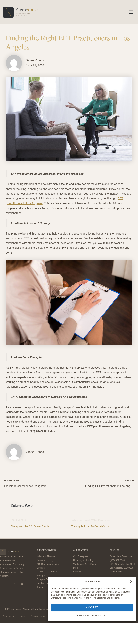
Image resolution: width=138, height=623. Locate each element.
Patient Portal (117, 571)
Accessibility (9, 616)
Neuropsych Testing (83, 560)
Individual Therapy (46, 556)
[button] (131, 581)
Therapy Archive (19, 526)
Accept (92, 607)
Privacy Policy (83, 615)
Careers (77, 571)
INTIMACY (19, 520)
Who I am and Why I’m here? (91, 520)
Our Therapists (80, 556)
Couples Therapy (45, 560)
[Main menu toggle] (131, 12)
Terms (23, 616)
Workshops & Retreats (84, 563)
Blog (75, 567)
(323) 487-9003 (117, 560)
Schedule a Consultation (122, 556)
